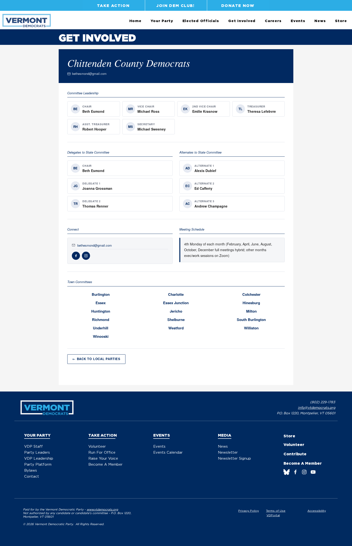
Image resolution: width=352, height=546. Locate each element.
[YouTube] (313, 472)
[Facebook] (295, 472)
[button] (162, 20)
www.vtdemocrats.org (102, 509)
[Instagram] (304, 472)
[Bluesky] (287, 472)
